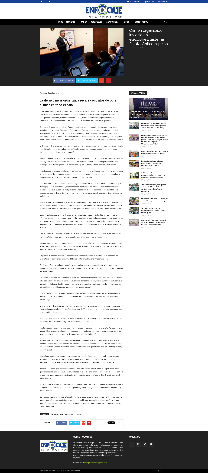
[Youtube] (53, 1)
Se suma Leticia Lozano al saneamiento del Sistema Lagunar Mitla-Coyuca (153, 210)
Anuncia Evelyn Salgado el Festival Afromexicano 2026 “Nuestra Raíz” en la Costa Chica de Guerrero (154, 222)
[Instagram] (45, 1)
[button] (165, 22)
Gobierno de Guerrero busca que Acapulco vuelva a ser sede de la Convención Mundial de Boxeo (153, 175)
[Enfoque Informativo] (104, 11)
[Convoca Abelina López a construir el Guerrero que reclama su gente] (134, 153)
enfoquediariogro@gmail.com (95, 463)
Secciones (70, 22)
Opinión (84, 22)
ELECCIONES (69, 414)
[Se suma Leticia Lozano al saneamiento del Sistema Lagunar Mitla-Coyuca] (134, 210)
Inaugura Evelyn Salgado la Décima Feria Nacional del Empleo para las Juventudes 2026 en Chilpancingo (153, 126)
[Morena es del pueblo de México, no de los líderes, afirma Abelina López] (134, 201)
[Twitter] (49, 1)
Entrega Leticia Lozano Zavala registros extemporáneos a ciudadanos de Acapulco (152, 163)
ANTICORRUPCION (57, 414)
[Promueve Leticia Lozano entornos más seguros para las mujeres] (148, 109)
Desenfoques (96, 22)
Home (60, 22)
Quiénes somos (163, 2)
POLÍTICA (79, 414)
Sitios (126, 22)
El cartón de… (112, 22)
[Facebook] (41, 1)
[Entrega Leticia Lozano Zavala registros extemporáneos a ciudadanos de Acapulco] (134, 163)
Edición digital (141, 22)
